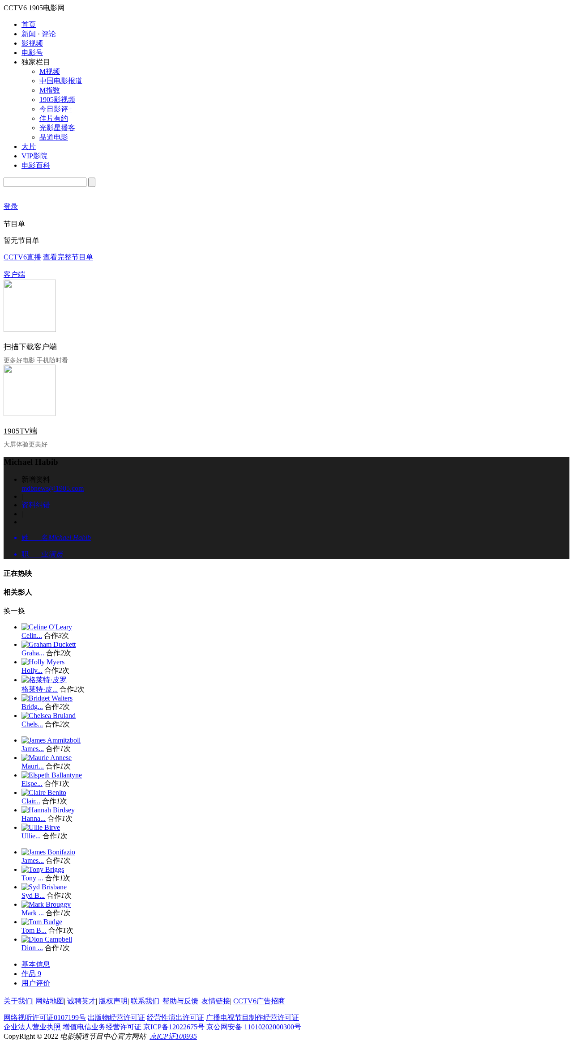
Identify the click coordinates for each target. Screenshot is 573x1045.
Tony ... (32, 878)
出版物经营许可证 (116, 1017)
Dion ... (32, 948)
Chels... (32, 724)
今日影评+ (55, 109)
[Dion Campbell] (46, 939)
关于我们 (18, 1001)
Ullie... (31, 836)
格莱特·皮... (39, 689)
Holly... (32, 670)
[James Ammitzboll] (51, 740)
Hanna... (33, 818)
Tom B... (34, 930)
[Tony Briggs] (42, 869)
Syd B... (33, 895)
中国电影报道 (60, 81)
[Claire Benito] (43, 792)
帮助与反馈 (180, 1001)
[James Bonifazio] (48, 852)
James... (32, 748)
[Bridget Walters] (47, 698)
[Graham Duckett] (48, 644)
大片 (28, 146)
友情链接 (215, 1001)
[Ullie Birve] (40, 827)
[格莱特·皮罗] (44, 680)
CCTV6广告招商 (259, 1001)
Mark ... (32, 913)
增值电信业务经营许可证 (102, 1027)
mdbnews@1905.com (52, 488)
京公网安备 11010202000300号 (253, 1027)
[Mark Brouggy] (46, 904)
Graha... (32, 653)
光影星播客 (57, 128)
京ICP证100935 (173, 1036)
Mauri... (32, 766)
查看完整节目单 (68, 257)
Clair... (30, 801)
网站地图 (49, 1001)
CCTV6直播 (22, 257)
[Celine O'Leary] (46, 627)
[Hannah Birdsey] (48, 810)
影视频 (32, 43)
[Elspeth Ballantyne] (51, 775)
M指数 (49, 90)
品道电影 (53, 137)
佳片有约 (53, 118)
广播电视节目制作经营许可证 (252, 1017)
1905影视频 (57, 99)
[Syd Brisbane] (44, 887)
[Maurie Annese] (46, 757)
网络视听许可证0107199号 (45, 1017)
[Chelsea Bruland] (48, 715)
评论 (49, 34)
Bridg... (32, 706)
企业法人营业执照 (32, 1027)
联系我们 (145, 1001)
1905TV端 (20, 431)
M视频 (49, 71)
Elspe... (32, 783)
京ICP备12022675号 (174, 1027)
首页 (28, 24)
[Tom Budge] (41, 922)
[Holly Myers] (42, 662)
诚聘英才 (81, 1001)
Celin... (31, 635)
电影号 (32, 52)
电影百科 (35, 165)
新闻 (28, 34)
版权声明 (113, 1001)
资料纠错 (35, 505)
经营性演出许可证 (175, 1017)
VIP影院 (34, 156)
